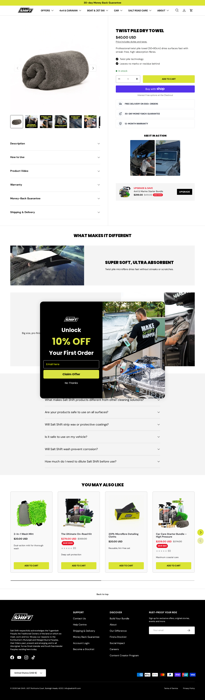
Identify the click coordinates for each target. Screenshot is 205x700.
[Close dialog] (161, 305)
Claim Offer (71, 374)
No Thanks (71, 383)
